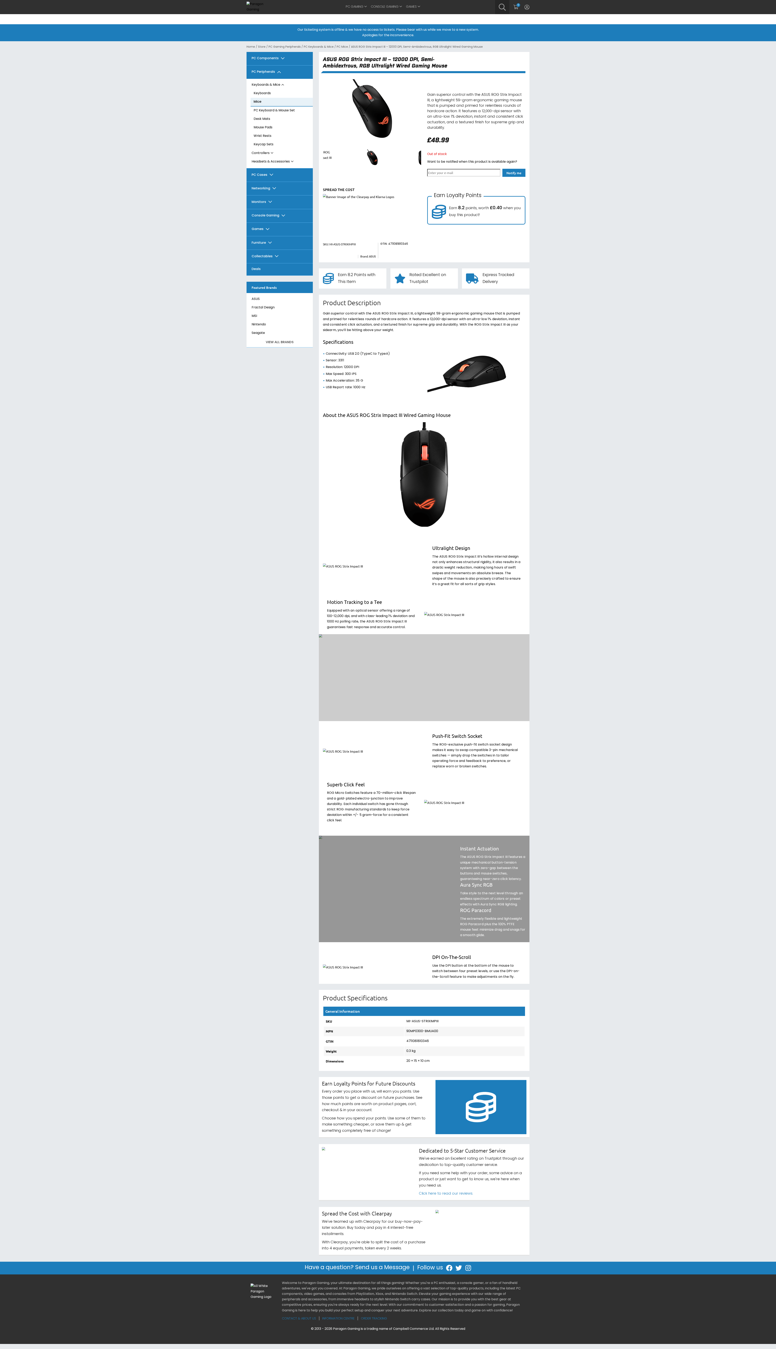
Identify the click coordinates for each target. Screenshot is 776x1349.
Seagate (258, 333)
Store (262, 47)
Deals (256, 269)
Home (251, 47)
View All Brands (280, 342)
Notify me (513, 173)
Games (411, 6)
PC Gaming (354, 6)
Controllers (261, 153)
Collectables (262, 256)
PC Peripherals (263, 72)
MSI (254, 316)
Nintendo (259, 324)
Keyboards (262, 93)
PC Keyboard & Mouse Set (274, 110)
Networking (261, 189)
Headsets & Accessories (271, 161)
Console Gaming (385, 6)
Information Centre (338, 1318)
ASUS (256, 299)
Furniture (259, 243)
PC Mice (342, 47)
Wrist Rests (262, 136)
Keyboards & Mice (266, 85)
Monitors (259, 202)
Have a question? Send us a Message (357, 1268)
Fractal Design (263, 307)
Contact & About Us (299, 1318)
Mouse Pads (263, 127)
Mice (257, 101)
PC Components (265, 58)
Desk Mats (262, 119)
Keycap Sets (263, 144)
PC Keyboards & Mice (319, 47)
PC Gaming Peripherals (285, 47)
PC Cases (259, 175)
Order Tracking (374, 1318)
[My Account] (526, 7)
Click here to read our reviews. (446, 1194)
